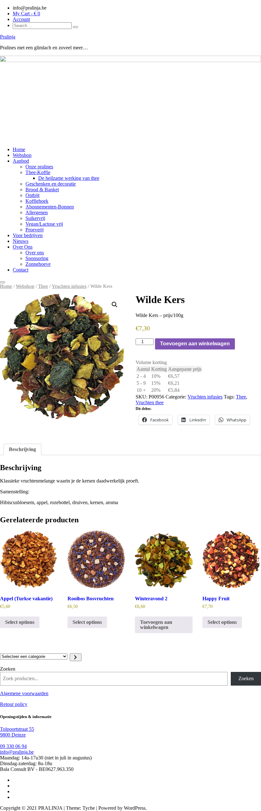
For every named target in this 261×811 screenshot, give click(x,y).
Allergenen (36, 212)
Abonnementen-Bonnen (49, 206)
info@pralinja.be (17, 752)
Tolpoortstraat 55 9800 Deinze (17, 731)
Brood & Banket (42, 189)
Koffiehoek (36, 201)
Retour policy (13, 704)
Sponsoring (36, 258)
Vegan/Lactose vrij (44, 224)
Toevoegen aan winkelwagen (195, 343)
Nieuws (20, 241)
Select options (19, 622)
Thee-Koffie (37, 172)
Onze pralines (39, 166)
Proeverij (34, 229)
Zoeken (7, 669)
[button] (114, 304)
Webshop (22, 155)
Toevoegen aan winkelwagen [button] (156, 624)
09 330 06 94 (13, 746)
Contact (20, 269)
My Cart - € (26, 13)
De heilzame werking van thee (68, 178)
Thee (43, 286)
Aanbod (21, 161)
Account (21, 19)
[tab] (22, 449)
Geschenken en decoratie (50, 184)
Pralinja (7, 36)
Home (19, 149)
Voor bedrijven (28, 235)
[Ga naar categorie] (75, 657)
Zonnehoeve (38, 264)
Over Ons (22, 247)
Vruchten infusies (69, 286)
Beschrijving (22, 449)
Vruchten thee (150, 402)
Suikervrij (35, 218)
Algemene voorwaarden (24, 693)
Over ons (34, 252)
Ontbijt (32, 195)
